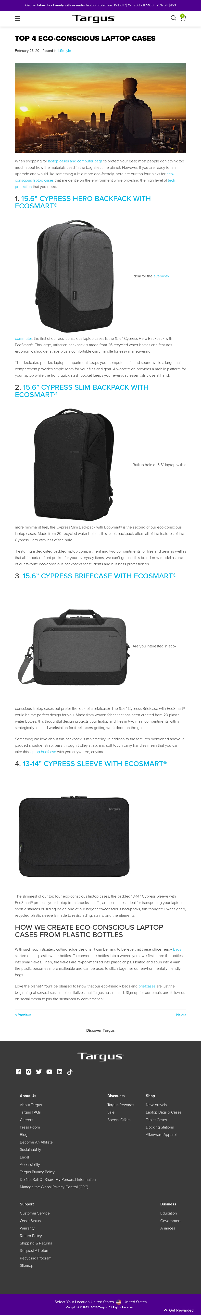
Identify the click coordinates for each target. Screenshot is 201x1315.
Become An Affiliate (36, 1142)
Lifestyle (64, 50)
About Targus (31, 1105)
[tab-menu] (17, 19)
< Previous (23, 1014)
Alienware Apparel (161, 1134)
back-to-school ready (48, 5)
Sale (110, 1112)
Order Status (30, 1221)
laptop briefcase (43, 752)
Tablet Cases (156, 1120)
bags (177, 949)
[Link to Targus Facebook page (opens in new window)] (18, 1072)
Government (170, 1221)
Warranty (27, 1228)
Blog (23, 1134)
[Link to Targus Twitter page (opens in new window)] (39, 1072)
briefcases (146, 986)
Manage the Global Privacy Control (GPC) (54, 1187)
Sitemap (26, 1265)
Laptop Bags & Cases (163, 1112)
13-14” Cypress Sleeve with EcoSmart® (95, 763)
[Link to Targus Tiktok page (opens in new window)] (69, 1072)
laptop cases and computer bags (75, 161)
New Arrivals (156, 1105)
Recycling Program (35, 1258)
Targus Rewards (120, 1105)
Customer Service (35, 1213)
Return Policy (31, 1236)
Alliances (167, 1228)
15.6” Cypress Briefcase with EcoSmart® (99, 576)
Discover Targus (100, 1030)
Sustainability (30, 1149)
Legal (24, 1157)
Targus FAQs (30, 1112)
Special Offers (118, 1120)
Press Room (30, 1127)
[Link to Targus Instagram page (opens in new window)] (28, 1072)
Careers (26, 1120)
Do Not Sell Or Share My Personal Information (58, 1179)
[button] (159, 1310)
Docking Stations (160, 1127)
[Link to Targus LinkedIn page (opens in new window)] (59, 1072)
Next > (181, 1014)
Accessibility (30, 1164)
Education (168, 1213)
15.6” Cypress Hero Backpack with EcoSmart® (83, 202)
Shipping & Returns (36, 1243)
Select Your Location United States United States (101, 1302)
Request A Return (35, 1250)
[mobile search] (173, 18)
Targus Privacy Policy (37, 1172)
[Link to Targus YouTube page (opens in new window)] (49, 1072)
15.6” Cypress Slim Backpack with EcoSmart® (82, 391)
